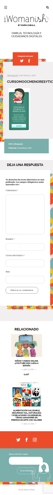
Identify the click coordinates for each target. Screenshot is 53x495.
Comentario (12, 190)
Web (8, 272)
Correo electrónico (15, 255)
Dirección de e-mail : (18, 454)
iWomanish (12, 75)
